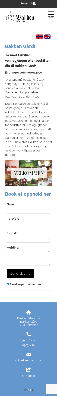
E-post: (12, 233)
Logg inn (28, 390)
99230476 (28, 345)
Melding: (13, 247)
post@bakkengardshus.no (28, 360)
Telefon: (13, 218)
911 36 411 (28, 340)
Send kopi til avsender (25, 284)
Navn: (11, 204)
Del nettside (28, 375)
